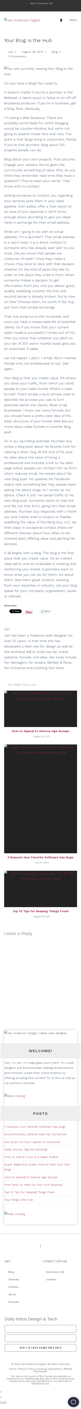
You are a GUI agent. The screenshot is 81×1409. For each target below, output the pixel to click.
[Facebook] (49, 1289)
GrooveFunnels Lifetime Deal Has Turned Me (35, 1134)
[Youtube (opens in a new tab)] (50, 7)
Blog (55, 51)
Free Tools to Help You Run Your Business (33, 1184)
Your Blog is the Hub (18, 1199)
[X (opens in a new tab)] (33, 7)
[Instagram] (54, 1289)
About (12, 1294)
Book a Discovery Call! (41, 3)
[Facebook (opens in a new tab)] (38, 7)
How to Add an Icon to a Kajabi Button (31, 1157)
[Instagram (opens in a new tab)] (46, 7)
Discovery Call (55, 1272)
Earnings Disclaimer (49, 1369)
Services (13, 1279)
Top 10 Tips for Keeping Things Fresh (41, 911)
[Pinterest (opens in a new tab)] (42, 7)
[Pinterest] (70, 1289)
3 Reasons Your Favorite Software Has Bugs (40, 857)
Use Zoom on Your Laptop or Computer (32, 1142)
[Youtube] (64, 1289)
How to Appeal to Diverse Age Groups (40, 731)
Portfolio (13, 1287)
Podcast (13, 1302)
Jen (10, 51)
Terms (12, 1369)
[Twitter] (59, 1289)
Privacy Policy (26, 1369)
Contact (51, 1279)
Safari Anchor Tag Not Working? (26, 1149)
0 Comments (17, 56)
